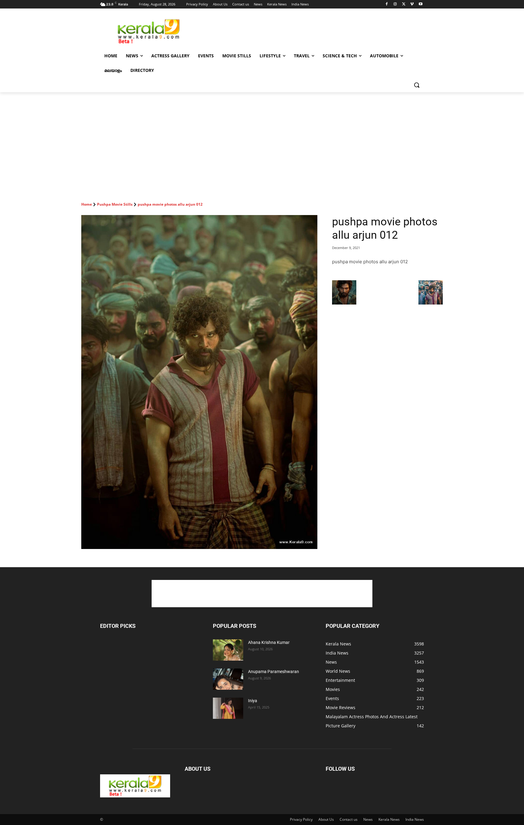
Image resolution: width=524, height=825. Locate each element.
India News (414, 819)
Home (86, 204)
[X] (403, 4)
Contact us (349, 819)
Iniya (252, 700)
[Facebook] (386, 4)
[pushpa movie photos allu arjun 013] (430, 302)
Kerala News (389, 819)
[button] (416, 85)
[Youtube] (420, 4)
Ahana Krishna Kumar (269, 642)
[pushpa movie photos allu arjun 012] (199, 382)
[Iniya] (228, 708)
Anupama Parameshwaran (273, 671)
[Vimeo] (411, 4)
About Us (326, 819)
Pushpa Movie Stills (115, 204)
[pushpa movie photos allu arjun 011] (344, 302)
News (368, 819)
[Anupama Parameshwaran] (228, 679)
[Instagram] (395, 4)
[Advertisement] (307, 30)
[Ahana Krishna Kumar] (228, 650)
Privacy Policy (301, 819)
